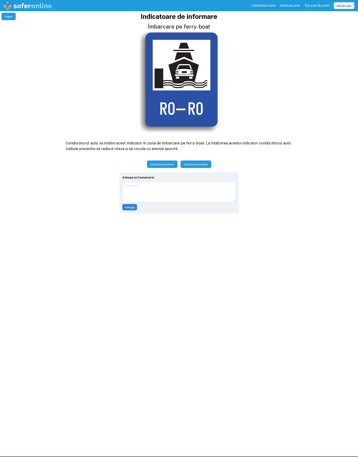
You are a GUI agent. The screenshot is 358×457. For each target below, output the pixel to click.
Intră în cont (344, 5)
